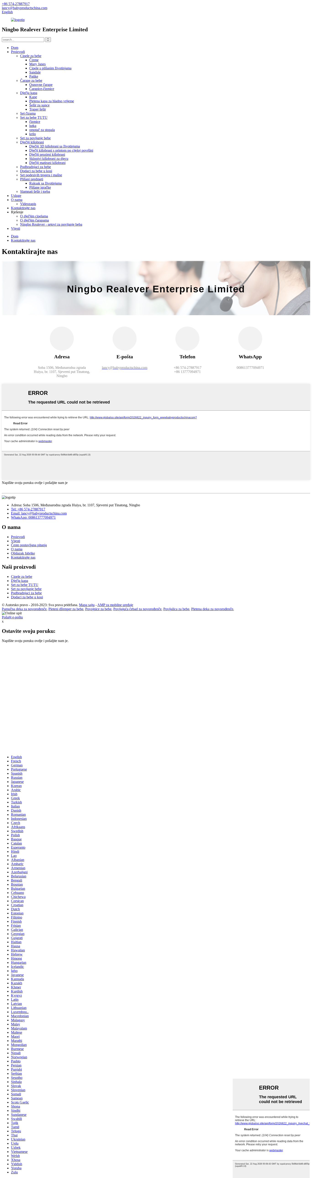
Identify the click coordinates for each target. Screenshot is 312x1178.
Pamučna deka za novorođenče (24, 609)
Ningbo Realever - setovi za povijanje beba (51, 224)
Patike (33, 76)
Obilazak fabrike (23, 553)
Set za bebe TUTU (34, 117)
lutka (32, 126)
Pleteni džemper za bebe (65, 609)
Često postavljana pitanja (29, 545)
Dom (14, 48)
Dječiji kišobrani (32, 142)
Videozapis (28, 204)
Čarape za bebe (31, 80)
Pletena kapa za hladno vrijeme (51, 101)
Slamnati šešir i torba (35, 191)
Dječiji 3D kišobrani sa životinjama (54, 146)
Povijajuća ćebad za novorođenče (137, 609)
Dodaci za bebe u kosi (36, 171)
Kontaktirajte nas (23, 208)
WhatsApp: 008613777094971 (33, 517)
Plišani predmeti (31, 179)
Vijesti (15, 228)
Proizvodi (18, 52)
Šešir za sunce (39, 105)
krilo (32, 134)
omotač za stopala (42, 130)
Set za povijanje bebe (35, 138)
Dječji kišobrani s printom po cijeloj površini (61, 150)
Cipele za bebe (30, 56)
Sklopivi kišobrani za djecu (48, 159)
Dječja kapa (28, 93)
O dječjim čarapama (34, 220)
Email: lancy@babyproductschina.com (39, 513)
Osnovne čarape (41, 85)
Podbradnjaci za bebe (35, 167)
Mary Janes (37, 64)
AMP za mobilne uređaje (115, 605)
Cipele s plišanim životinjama (50, 68)
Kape (33, 97)
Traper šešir (37, 109)
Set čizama (28, 113)
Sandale (35, 72)
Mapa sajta (87, 605)
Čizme (34, 60)
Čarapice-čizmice (41, 89)
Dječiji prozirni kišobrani (47, 154)
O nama (16, 200)
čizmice (34, 122)
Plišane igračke (40, 187)
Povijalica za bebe (176, 609)
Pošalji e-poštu (12, 617)
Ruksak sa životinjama (45, 183)
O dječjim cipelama (34, 216)
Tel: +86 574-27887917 (28, 509)
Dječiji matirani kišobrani (47, 163)
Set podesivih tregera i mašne (41, 175)
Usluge (16, 196)
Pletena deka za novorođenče (212, 609)
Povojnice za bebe (98, 609)
